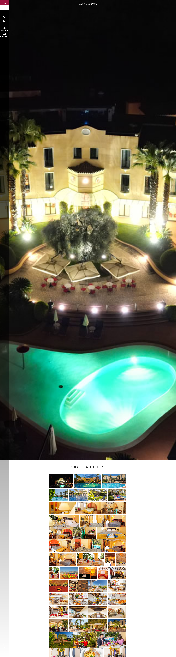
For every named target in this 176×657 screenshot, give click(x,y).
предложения (4, 30)
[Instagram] (4, 648)
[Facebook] (4, 645)
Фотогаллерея (4, 36)
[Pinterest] (4, 652)
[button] (4, 2)
